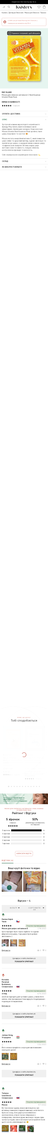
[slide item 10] (34, 786)
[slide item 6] (22, 786)
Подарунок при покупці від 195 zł (24, 2)
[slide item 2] (11, 786)
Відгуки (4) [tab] (7, 860)
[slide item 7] (25, 786)
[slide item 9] (31, 786)
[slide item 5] (20, 786)
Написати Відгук (23, 853)
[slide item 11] (36, 786)
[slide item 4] (17, 786)
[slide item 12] (39, 786)
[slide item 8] (28, 786)
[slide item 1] (8, 786)
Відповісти (6, 950)
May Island (7, 92)
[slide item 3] (14, 786)
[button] (24, 114)
